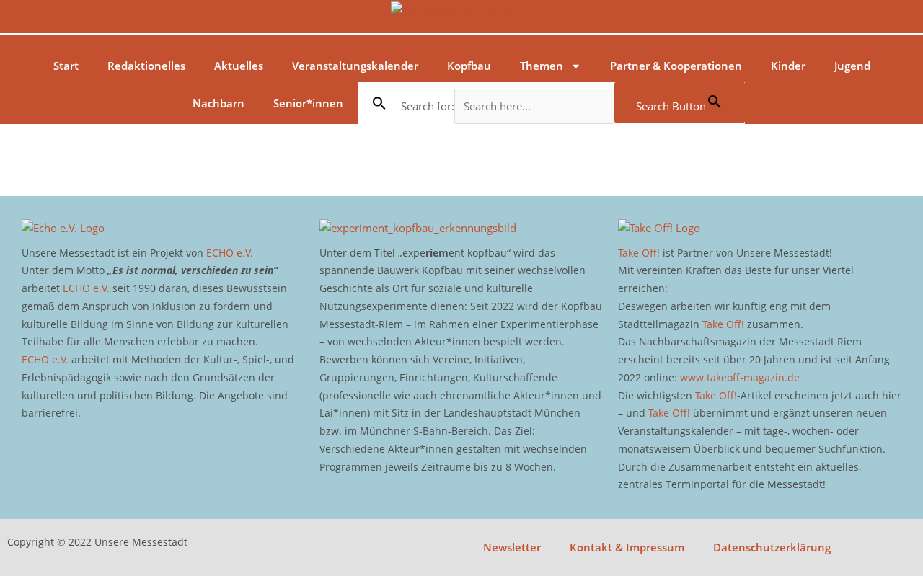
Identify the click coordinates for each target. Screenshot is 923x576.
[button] (379, 103)
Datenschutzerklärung (772, 547)
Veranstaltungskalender (355, 65)
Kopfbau (469, 65)
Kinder (788, 65)
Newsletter (512, 547)
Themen (541, 65)
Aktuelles (238, 65)
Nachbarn (218, 103)
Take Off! (639, 253)
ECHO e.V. (229, 253)
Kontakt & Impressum (627, 547)
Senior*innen (308, 103)
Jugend (852, 65)
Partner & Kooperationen (676, 65)
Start (66, 65)
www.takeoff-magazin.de (740, 377)
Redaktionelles (146, 65)
